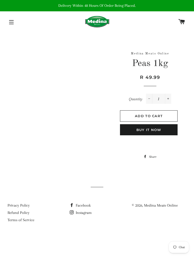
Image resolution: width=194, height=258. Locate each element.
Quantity (135, 99)
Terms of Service (21, 220)
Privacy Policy (19, 205)
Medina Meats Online (161, 205)
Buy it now (148, 130)
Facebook (83, 205)
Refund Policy (19, 212)
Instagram (83, 212)
